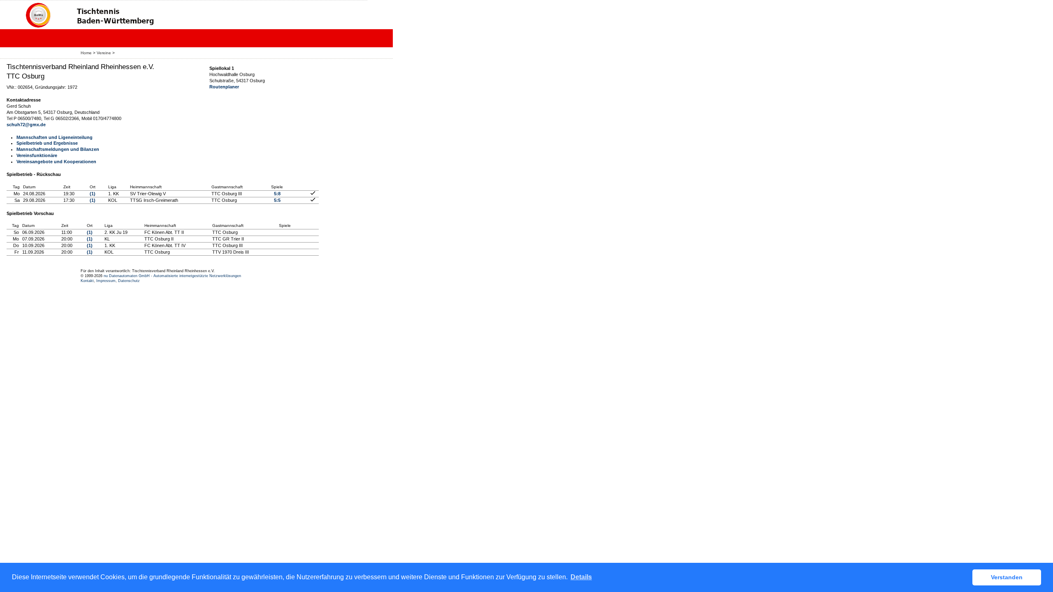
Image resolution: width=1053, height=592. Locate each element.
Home (86, 53)
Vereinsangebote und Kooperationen (56, 161)
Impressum (106, 281)
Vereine (104, 53)
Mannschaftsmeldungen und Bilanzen (57, 149)
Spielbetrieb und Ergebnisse (47, 143)
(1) (92, 193)
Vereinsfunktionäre (36, 155)
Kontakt (87, 281)
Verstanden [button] (1007, 577)
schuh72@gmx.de (26, 124)
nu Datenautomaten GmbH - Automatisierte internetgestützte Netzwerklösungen (172, 276)
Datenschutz (129, 281)
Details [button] (581, 577)
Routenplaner (224, 86)
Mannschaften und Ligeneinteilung (54, 137)
